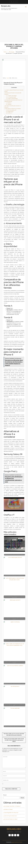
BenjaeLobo (14, 829)
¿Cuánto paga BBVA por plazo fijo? (10, 812)
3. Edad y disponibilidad (12, 98)
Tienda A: (8, 102)
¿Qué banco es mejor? (8, 809)
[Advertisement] (14, 27)
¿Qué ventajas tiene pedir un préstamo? (12, 806)
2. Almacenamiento (11, 97)
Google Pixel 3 (9, 111)
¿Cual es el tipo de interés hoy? (10, 815)
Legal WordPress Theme (17, 842)
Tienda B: (8, 104)
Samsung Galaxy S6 (11, 110)
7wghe (7, 77)
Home (5, 51)
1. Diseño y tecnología (11, 95)
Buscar (5, 795)
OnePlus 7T (9, 112)
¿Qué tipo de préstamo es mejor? (10, 819)
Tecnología (11, 51)
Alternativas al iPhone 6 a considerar (13, 108)
